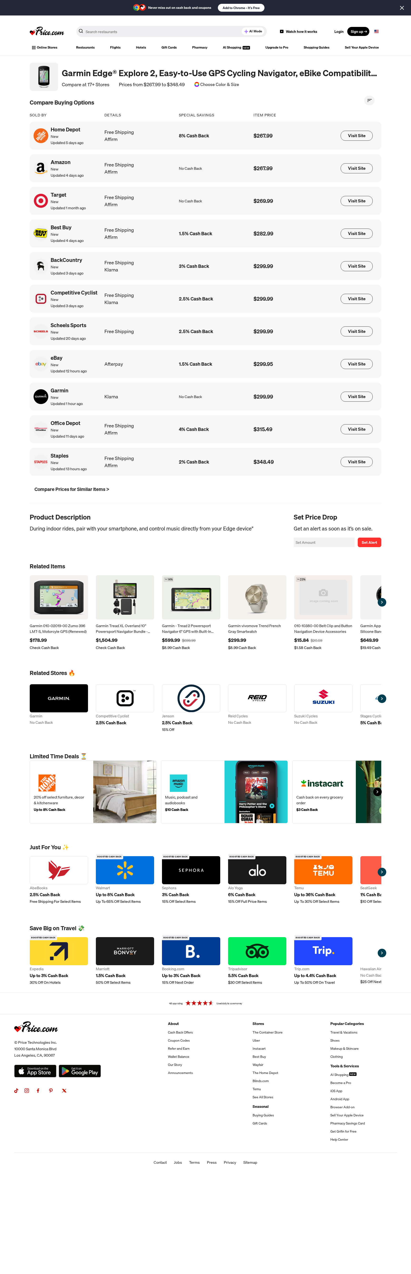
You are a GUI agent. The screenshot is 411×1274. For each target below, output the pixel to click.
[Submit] (81, 32)
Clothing (336, 1056)
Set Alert (369, 542)
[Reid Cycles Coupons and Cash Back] (257, 708)
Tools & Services (344, 1066)
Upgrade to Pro (276, 47)
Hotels (141, 47)
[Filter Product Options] (369, 100)
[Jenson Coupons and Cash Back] (191, 708)
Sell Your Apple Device (362, 47)
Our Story (175, 1064)
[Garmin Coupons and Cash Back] (59, 708)
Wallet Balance (178, 1056)
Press (212, 1162)
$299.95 (263, 364)
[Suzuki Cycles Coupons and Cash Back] (323, 708)
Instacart (259, 1048)
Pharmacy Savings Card (347, 1123)
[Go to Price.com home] (47, 31)
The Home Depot (265, 1072)
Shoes (335, 1040)
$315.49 (263, 429)
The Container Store (268, 1032)
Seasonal (261, 1106)
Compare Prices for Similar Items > (71, 489)
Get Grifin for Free (343, 1131)
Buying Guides (263, 1115)
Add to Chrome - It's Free (241, 7)
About (173, 1023)
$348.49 (264, 462)
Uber (256, 1040)
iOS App (336, 1091)
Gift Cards (169, 47)
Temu (257, 1089)
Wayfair (258, 1064)
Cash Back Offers (180, 1032)
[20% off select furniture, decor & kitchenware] (93, 792)
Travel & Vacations (343, 1032)
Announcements (180, 1072)
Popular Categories (347, 1023)
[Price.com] (36, 1037)
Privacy (230, 1162)
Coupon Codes (179, 1040)
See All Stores (263, 1097)
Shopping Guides (316, 47)
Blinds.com (261, 1081)
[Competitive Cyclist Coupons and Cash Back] (125, 708)
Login (339, 31)
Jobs (178, 1162)
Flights (115, 47)
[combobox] (171, 31)
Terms (194, 1162)
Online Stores (47, 47)
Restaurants (85, 47)
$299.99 (263, 266)
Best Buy (259, 1056)
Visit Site (357, 135)
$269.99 (263, 201)
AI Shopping (232, 47)
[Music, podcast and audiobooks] (224, 792)
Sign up (357, 31)
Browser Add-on (342, 1107)
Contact (160, 1162)
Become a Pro (340, 1082)
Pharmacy (199, 47)
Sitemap (250, 1162)
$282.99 (263, 233)
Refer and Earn (179, 1048)
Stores (258, 1023)
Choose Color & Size (219, 84)
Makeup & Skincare (344, 1048)
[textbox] (376, 31)
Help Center (339, 1139)
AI (255, 31)
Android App (339, 1099)
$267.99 (263, 135)
